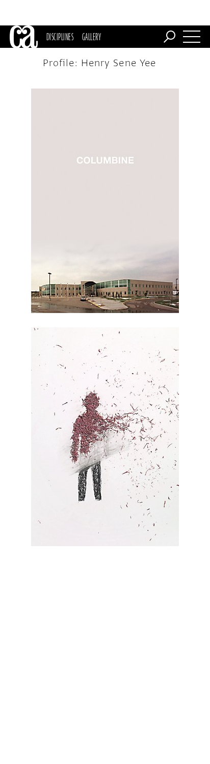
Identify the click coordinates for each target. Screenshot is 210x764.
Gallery (91, 37)
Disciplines (59, 37)
